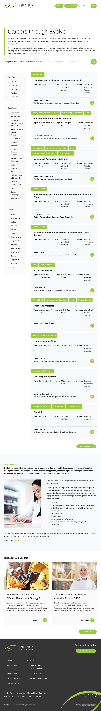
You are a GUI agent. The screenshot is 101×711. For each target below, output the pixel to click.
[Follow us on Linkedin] (88, 694)
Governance (20, 693)
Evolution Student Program (37, 53)
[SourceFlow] (89, 705)
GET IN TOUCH (84, 651)
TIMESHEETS (70, 5)
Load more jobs (84, 446)
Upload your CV (13, 62)
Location (11, 210)
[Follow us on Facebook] (93, 694)
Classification (12, 108)
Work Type (11, 77)
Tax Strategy (21, 696)
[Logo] (19, 5)
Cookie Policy (9, 693)
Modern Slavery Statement (36, 693)
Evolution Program (20, 540)
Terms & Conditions (34, 696)
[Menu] (94, 6)
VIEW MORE (86, 631)
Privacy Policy (9, 696)
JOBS (58, 5)
